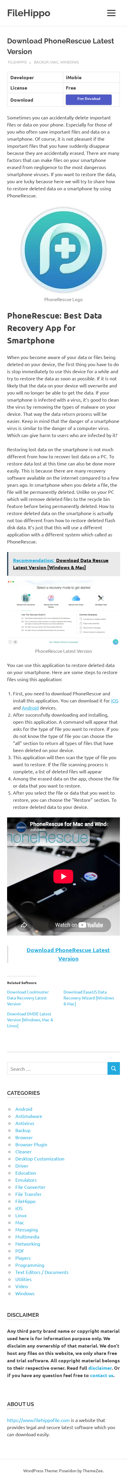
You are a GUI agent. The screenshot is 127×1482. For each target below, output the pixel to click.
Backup (41, 61)
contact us (101, 1375)
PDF (19, 1251)
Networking (27, 1243)
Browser (24, 1137)
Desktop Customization (39, 1158)
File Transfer (28, 1194)
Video (21, 1286)
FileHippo (28, 12)
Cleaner (23, 1151)
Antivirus (24, 1123)
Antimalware (28, 1116)
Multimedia (27, 1236)
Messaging (26, 1229)
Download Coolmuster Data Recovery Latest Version (28, 997)
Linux (21, 1215)
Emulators (26, 1180)
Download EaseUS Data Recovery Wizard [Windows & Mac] (89, 997)
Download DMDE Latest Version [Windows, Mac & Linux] (30, 1019)
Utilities (23, 1279)
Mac (54, 61)
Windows (69, 61)
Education (25, 1173)
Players (23, 1258)
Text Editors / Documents (42, 1272)
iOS (114, 700)
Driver (21, 1165)
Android (30, 707)
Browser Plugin (31, 1144)
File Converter (30, 1187)
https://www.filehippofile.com (38, 1420)
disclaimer (100, 1368)
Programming (29, 1265)
